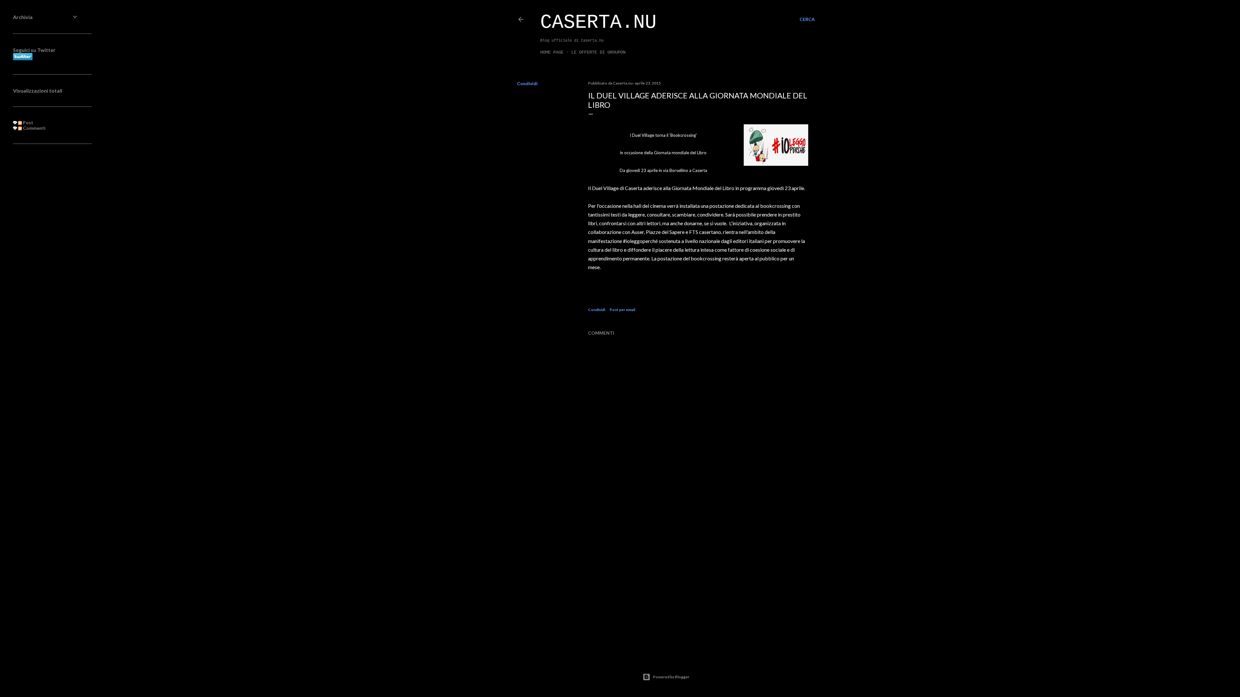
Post (27, 122)
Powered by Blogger (671, 676)
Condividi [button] (527, 83)
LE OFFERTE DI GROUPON (598, 52)
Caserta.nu (598, 23)
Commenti (34, 128)
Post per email (622, 309)
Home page (551, 52)
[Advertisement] (46, 253)
